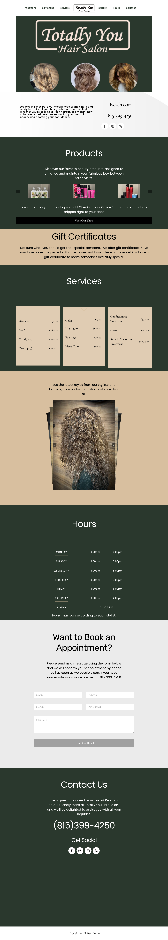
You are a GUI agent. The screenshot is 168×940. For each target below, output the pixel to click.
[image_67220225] (84, 186)
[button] (18, 191)
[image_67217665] (129, 186)
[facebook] (104, 126)
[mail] (88, 850)
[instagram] (112, 126)
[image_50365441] (39, 186)
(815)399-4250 (84, 825)
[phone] (120, 126)
